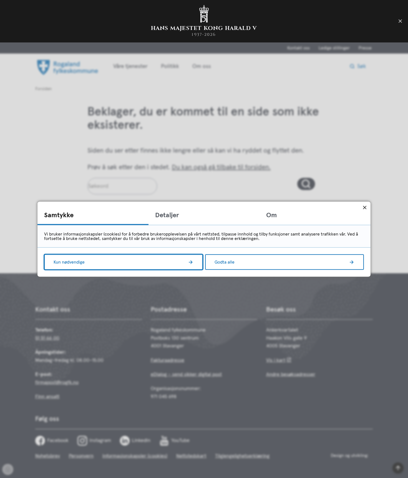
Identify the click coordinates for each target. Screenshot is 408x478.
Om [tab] (271, 215)
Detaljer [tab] (167, 215)
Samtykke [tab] (59, 215)
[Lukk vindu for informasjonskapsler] (364, 207)
